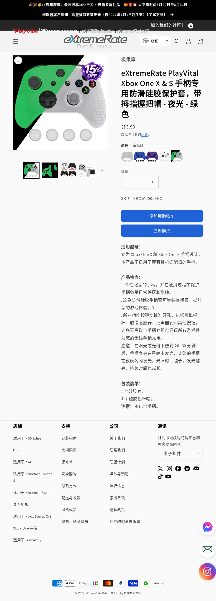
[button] (207, 573)
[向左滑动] (19, 170)
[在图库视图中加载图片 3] (68, 170)
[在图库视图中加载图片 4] (87, 170)
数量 (124, 171)
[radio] (127, 156)
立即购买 (162, 230)
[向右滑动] (102, 170)
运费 (144, 134)
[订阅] (197, 454)
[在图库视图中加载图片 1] (31, 170)
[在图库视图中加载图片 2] (50, 170)
